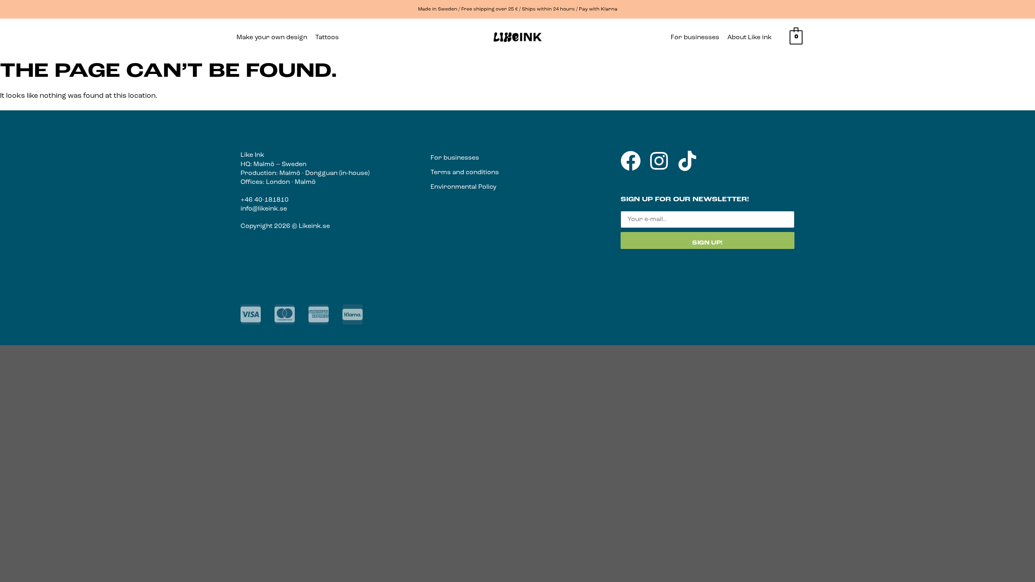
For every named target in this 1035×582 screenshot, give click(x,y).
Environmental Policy (463, 187)
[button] (329, 37)
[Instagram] (659, 161)
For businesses (695, 37)
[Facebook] (631, 161)
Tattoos (327, 37)
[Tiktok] (687, 161)
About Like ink (749, 37)
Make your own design (272, 37)
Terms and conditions (465, 172)
